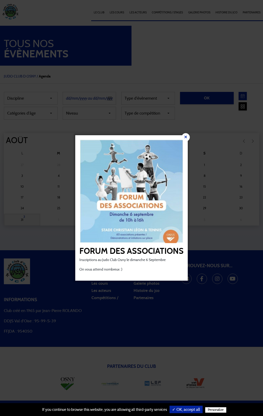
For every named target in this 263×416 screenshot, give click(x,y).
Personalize (216, 410)
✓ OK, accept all (186, 410)
